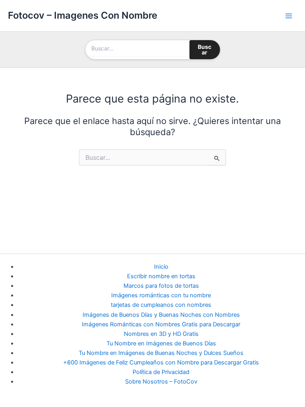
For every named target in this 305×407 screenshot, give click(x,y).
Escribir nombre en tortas (161, 276)
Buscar (204, 49)
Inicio (161, 266)
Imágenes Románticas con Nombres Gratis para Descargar (161, 324)
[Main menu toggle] (288, 16)
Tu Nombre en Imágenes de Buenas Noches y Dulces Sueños (161, 353)
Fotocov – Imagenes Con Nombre (82, 15)
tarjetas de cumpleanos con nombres (161, 304)
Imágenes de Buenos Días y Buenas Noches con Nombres (161, 314)
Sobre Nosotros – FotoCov (161, 381)
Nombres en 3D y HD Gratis (161, 333)
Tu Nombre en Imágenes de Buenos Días (161, 343)
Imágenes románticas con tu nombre (161, 295)
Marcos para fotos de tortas (161, 285)
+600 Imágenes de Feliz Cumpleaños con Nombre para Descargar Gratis (161, 362)
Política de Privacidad (161, 372)
